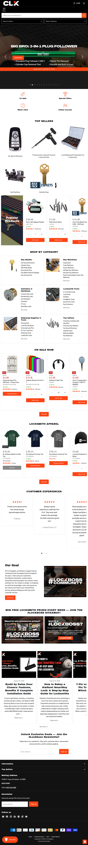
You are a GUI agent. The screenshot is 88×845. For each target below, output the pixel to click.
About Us (10, 598)
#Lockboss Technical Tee (58, 454)
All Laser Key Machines (70, 273)
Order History (56, 837)
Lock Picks (66, 294)
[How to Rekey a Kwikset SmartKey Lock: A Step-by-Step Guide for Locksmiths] (54, 664)
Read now (18, 718)
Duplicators (67, 263)
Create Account (39, 837)
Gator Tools (29, 224)
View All (44, 414)
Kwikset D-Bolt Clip (56, 380)
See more (66, 281)
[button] (76, 3)
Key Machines (67, 335)
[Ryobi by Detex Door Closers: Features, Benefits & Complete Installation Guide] (19, 664)
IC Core (23, 304)
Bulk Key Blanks (68, 333)
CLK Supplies (6, 458)
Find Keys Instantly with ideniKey (71, 322)
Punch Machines (68, 268)
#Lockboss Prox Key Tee (34, 454)
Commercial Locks (27, 294)
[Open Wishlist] (85, 842)
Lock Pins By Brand (27, 325)
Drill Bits (66, 297)
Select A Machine (51, 21)
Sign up (64, 751)
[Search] (84, 15)
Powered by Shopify (44, 841)
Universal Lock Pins (27, 328)
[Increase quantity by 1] (42, 234)
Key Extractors (68, 304)
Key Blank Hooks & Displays (30, 273)
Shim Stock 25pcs (55, 222)
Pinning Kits (25, 323)
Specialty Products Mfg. (9, 384)
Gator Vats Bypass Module (35, 222)
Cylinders (24, 301)
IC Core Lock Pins (27, 330)
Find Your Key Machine (70, 326)
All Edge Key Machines (70, 270)
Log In (30, 837)
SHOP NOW (18, 58)
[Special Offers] (65, 96)
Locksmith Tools (26, 335)
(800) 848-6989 (11, 787)
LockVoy (51, 224)
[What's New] (23, 107)
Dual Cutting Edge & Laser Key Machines (73, 276)
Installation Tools (68, 299)
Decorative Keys (26, 270)
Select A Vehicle (8, 21)
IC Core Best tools (69, 292)
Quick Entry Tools (69, 302)
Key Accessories (26, 275)
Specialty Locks (26, 306)
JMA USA (75, 226)
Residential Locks (27, 296)
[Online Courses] (65, 107)
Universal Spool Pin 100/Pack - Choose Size (11, 381)
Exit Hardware (25, 299)
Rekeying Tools (26, 333)
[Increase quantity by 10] (65, 392)
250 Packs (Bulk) (26, 268)
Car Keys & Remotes (28, 263)
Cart (47, 837)
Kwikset (51, 382)
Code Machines (68, 265)
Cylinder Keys (25, 265)
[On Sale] (23, 96)
